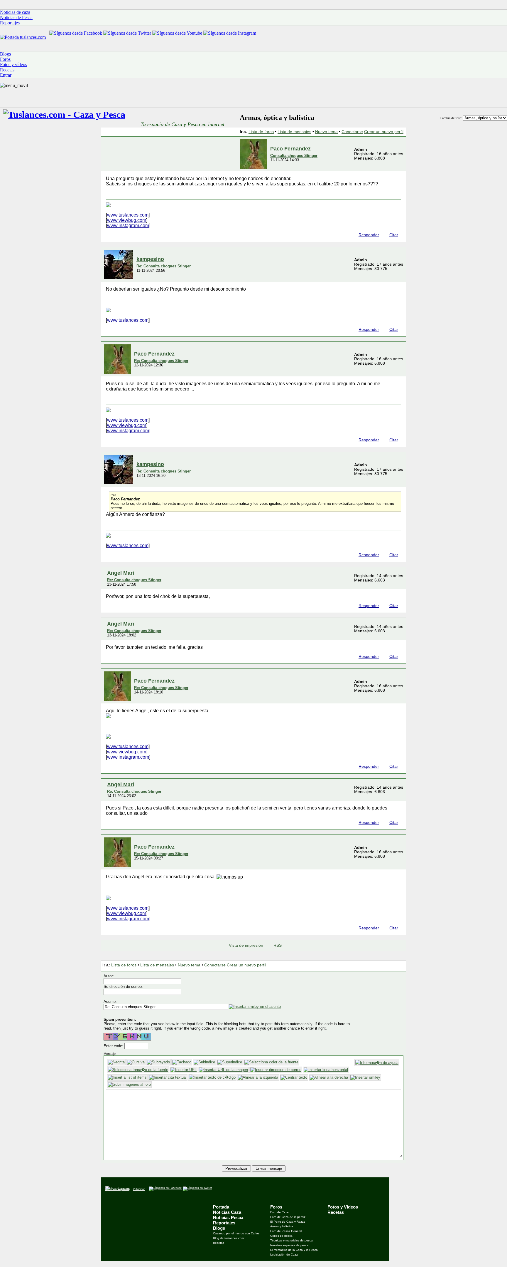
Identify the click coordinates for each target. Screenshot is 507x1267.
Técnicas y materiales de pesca (291, 1240)
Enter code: (114, 1046)
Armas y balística (281, 1226)
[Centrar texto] (294, 1077)
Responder (369, 235)
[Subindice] (204, 1062)
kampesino (150, 259)
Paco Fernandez (290, 148)
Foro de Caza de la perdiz (287, 1217)
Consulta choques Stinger (293, 155)
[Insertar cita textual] (167, 1077)
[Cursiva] (136, 1062)
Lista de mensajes (294, 132)
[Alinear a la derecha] (329, 1077)
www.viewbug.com (126, 220)
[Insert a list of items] (127, 1077)
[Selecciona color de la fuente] (271, 1062)
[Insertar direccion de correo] (275, 1070)
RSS (277, 945)
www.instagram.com (128, 225)
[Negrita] (116, 1062)
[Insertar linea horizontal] (326, 1070)
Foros (276, 1206)
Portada (221, 1206)
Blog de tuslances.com (228, 1238)
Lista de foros (261, 132)
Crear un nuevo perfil (383, 132)
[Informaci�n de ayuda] (376, 1062)
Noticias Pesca (228, 1217)
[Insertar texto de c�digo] (212, 1077)
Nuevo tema (326, 132)
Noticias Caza (227, 1212)
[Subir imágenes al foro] (129, 1084)
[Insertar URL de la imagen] (223, 1070)
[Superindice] (230, 1062)
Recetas (218, 1242)
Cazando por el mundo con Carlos (236, 1233)
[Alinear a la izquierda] (258, 1077)
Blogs (219, 1228)
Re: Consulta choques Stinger (163, 266)
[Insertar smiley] (365, 1077)
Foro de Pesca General (286, 1231)
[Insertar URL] (183, 1070)
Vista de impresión (246, 945)
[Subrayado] (158, 1062)
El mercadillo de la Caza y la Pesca (294, 1249)
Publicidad (139, 1189)
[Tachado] (181, 1062)
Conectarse (352, 132)
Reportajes (224, 1222)
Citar (393, 235)
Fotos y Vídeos (342, 1206)
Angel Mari (120, 573)
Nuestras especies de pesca (289, 1245)
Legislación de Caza (284, 1254)
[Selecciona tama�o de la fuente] (138, 1069)
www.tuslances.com (127, 214)
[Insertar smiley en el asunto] (254, 1007)
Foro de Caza (279, 1212)
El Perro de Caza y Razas (287, 1221)
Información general (117, 1189)
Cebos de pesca (281, 1235)
